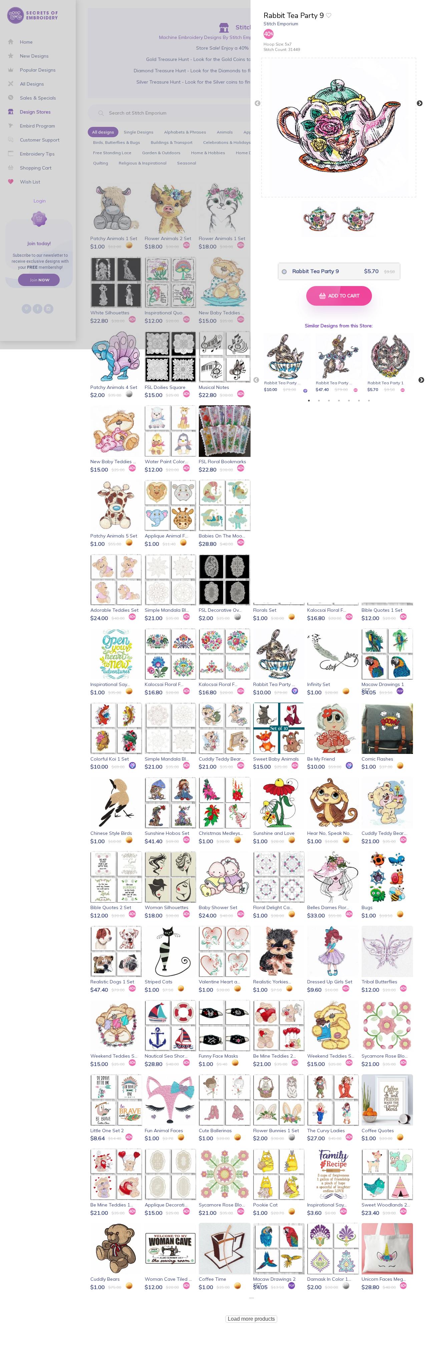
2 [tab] (319, 400)
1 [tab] (309, 400)
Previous (257, 103)
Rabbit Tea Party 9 (315, 271)
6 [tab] (359, 400)
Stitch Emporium (281, 24)
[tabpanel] (288, 363)
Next (419, 103)
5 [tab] (349, 400)
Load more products (251, 1319)
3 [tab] (329, 400)
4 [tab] (339, 400)
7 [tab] (369, 400)
